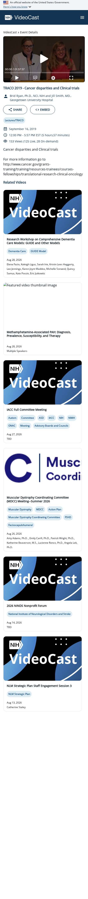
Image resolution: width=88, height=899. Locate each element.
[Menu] (82, 17)
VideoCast (10, 32)
